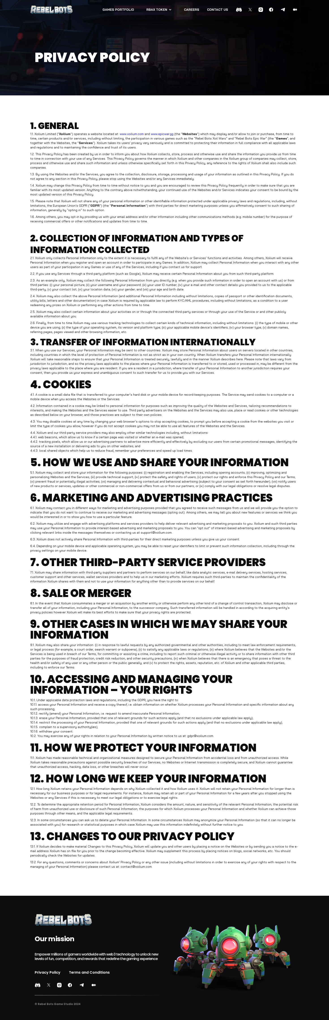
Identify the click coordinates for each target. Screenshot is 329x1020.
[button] (159, 9)
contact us (217, 10)
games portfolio (118, 10)
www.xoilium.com (132, 134)
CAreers (191, 10)
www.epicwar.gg (162, 134)
